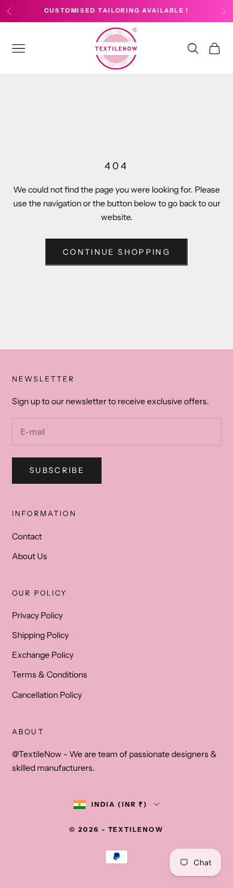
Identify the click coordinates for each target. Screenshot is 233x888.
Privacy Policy (37, 615)
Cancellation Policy (47, 694)
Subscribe (56, 470)
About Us (29, 556)
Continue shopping (116, 252)
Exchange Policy (42, 654)
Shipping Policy (40, 635)
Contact (27, 536)
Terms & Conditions (49, 674)
